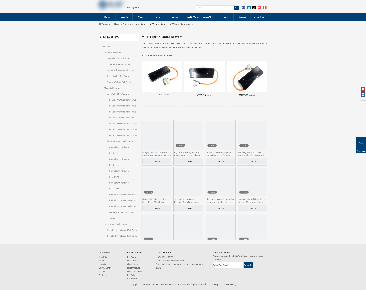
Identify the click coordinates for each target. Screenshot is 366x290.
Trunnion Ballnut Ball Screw (119, 82)
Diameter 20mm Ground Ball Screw (122, 236)
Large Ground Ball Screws (115, 224)
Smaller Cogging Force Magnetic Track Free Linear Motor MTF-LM (186, 201)
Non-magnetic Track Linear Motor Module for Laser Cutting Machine (252, 154)
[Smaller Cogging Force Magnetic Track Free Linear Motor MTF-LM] (188, 182)
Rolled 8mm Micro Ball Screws (122, 117)
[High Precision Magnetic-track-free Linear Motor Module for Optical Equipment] (188, 135)
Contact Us (103, 275)
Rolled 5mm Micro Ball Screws (122, 106)
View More (132, 279)
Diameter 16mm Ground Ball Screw (122, 230)
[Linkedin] (249, 7)
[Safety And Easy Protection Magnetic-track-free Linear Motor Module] (156, 229)
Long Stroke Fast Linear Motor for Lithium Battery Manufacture (156, 154)
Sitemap (214, 284)
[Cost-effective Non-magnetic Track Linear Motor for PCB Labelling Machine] (220, 135)
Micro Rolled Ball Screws (118, 94)
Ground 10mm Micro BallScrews (123, 195)
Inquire (157, 161)
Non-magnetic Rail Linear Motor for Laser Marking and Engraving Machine (252, 201)
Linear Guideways (135, 271)
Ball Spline (132, 275)
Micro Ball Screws (112, 88)
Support (102, 271)
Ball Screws (107, 46)
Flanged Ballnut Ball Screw (119, 58)
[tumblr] (264, 7)
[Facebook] (243, 7)
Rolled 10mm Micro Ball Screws (123, 123)
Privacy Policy (230, 284)
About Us (103, 257)
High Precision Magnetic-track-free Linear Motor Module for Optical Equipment (187, 154)
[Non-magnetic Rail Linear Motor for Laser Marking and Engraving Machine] (252, 182)
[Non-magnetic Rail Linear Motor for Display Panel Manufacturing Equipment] (220, 229)
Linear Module (133, 268)
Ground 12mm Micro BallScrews (123, 200)
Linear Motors (133, 264)
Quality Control (105, 268)
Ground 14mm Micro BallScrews (123, 206)
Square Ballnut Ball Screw (118, 76)
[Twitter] (254, 7)
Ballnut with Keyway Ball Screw (121, 70)
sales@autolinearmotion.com (171, 261)
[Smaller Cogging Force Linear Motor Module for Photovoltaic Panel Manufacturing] (252, 229)
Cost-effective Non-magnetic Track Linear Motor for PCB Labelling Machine (219, 154)
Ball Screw (132, 257)
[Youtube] (363, 89)
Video (101, 261)
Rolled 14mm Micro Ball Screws (123, 135)
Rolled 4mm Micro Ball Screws (122, 100)
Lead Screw (132, 261)
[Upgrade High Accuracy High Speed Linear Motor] (188, 229)
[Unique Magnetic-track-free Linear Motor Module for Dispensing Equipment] (156, 182)
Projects (102, 264)
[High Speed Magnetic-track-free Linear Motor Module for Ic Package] (220, 182)
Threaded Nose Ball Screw (118, 64)
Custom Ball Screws (113, 52)
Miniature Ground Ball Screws (120, 141)
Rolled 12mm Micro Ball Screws (123, 129)
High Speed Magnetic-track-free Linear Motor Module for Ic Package (220, 201)
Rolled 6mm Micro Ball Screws (122, 112)
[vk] (259, 7)
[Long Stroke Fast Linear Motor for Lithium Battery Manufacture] (156, 135)
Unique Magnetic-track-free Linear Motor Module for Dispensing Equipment (154, 201)
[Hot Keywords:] (236, 8)
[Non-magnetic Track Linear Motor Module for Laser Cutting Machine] (252, 135)
